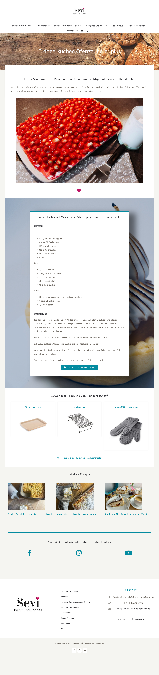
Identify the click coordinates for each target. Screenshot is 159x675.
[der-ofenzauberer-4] (33, 413)
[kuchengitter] (79, 413)
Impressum (76, 643)
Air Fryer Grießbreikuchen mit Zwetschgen (123, 492)
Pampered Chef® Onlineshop (131, 619)
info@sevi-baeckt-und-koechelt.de (133, 609)
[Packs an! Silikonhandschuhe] (126, 413)
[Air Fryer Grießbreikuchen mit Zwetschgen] (123, 496)
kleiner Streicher (82, 458)
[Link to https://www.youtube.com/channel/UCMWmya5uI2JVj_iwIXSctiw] (128, 553)
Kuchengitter (79, 407)
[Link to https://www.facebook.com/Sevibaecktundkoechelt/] (29, 553)
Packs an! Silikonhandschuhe (126, 407)
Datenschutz (100, 643)
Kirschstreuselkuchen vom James (75, 492)
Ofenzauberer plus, (65, 458)
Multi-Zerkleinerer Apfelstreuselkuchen (26, 492)
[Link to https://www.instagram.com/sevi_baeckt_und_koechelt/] (79, 553)
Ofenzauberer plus (33, 407)
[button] (88, 30)
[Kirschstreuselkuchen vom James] (75, 496)
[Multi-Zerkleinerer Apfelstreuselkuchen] (26, 496)
